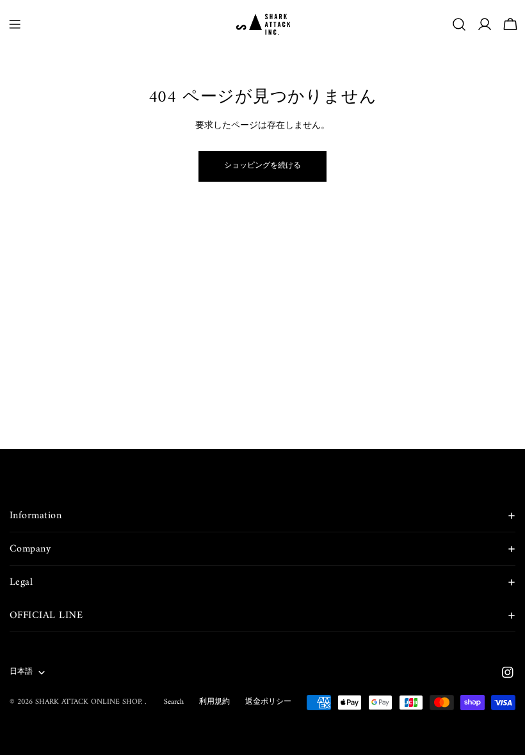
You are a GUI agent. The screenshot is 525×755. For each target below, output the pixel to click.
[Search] (459, 24)
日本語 (21, 672)
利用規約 (214, 702)
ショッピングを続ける (262, 166)
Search (174, 702)
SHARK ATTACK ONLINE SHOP (88, 702)
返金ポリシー (268, 702)
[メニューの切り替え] (15, 24)
